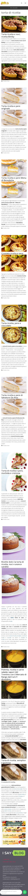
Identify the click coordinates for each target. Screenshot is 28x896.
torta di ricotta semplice (15, 636)
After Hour (5, 822)
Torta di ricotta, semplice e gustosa (13, 761)
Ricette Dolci (6, 81)
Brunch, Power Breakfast (15, 822)
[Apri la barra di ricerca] (22, 3)
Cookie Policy (6, 859)
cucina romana (7, 809)
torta (13, 617)
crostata (20, 796)
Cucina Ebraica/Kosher (11, 824)
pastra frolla (22, 794)
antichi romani (7, 811)
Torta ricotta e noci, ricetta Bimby (10, 35)
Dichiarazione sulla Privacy (9, 861)
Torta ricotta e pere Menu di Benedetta (13, 179)
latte (11, 621)
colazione (4, 608)
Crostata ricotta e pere (12, 253)
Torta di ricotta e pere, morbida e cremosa (12, 471)
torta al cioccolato (18, 789)
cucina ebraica (19, 813)
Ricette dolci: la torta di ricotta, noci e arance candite (12, 564)
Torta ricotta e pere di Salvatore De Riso (12, 396)
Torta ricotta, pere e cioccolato (11, 324)
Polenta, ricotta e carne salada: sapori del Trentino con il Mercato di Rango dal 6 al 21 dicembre (13, 674)
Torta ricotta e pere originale (10, 107)
